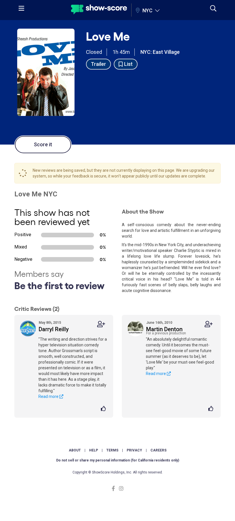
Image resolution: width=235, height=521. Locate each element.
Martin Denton (164, 329)
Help (93, 450)
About (75, 450)
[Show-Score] (99, 10)
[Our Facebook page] (114, 489)
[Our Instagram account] (120, 489)
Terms (112, 450)
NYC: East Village (160, 52)
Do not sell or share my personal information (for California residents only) (117, 460)
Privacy (134, 450)
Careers (158, 450)
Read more (48, 396)
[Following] (101, 324)
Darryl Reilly (54, 329)
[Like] (104, 409)
